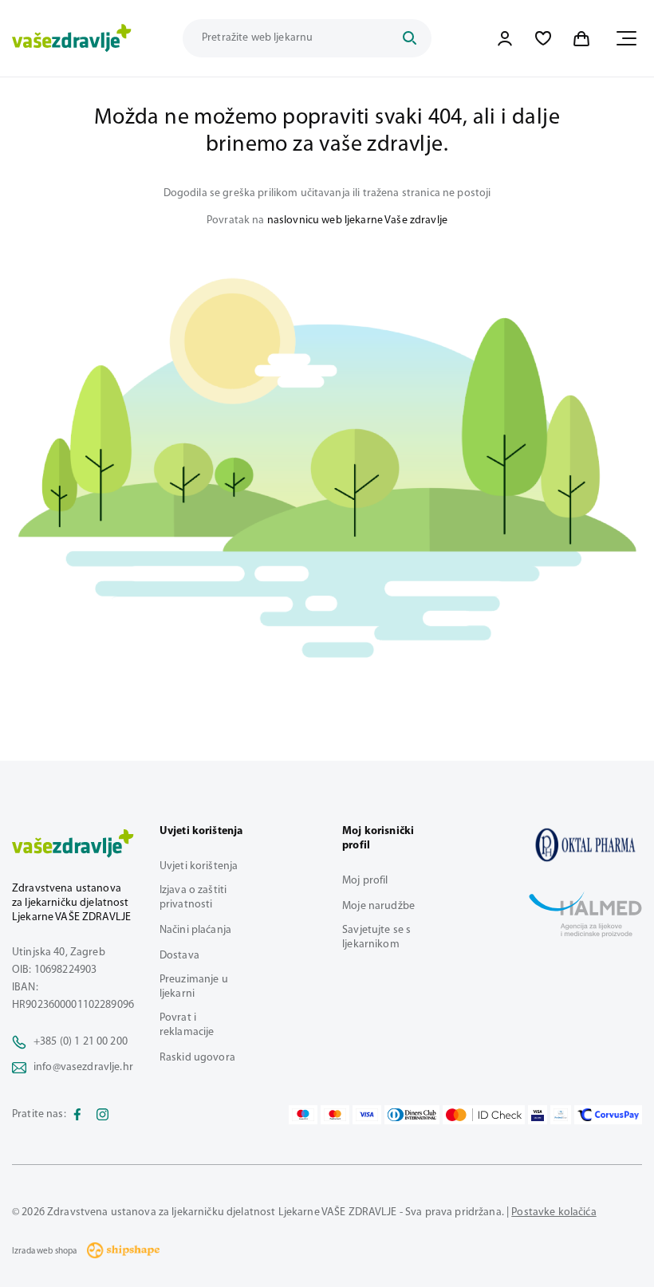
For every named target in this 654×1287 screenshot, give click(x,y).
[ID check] (484, 1114)
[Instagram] (103, 1115)
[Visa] (367, 1114)
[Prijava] (504, 38)
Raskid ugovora (197, 1058)
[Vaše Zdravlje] (72, 38)
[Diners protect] (560, 1114)
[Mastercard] (335, 1114)
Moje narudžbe (378, 906)
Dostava (179, 956)
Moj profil (365, 881)
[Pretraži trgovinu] (409, 38)
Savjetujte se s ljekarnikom (376, 937)
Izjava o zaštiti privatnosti (193, 897)
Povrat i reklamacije (187, 1025)
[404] (585, 845)
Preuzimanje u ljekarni (194, 987)
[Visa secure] (537, 1114)
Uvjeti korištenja (199, 866)
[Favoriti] (543, 38)
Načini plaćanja (195, 930)
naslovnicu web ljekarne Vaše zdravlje (357, 220)
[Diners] (412, 1114)
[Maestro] (303, 1114)
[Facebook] (77, 1115)
